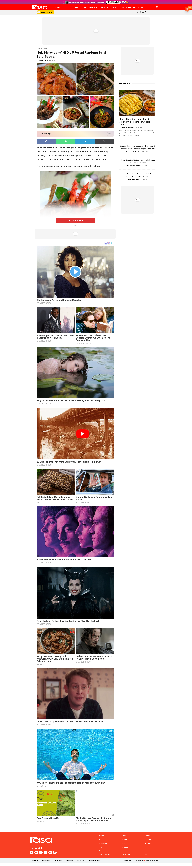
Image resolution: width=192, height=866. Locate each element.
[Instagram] (135, 12)
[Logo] (40, 7)
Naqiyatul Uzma (133, 179)
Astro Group (155, 860)
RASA (38, 48)
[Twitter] (138, 12)
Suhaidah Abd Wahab (126, 127)
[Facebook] (133, 12)
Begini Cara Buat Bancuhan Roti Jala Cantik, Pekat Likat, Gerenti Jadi (135, 121)
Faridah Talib (43, 60)
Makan (45, 48)
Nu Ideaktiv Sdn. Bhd (138, 860)
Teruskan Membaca (75, 220)
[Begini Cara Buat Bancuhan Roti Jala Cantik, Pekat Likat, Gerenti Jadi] (137, 103)
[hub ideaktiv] (157, 6)
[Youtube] (143, 12)
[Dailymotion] (145, 12)
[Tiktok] (140, 12)
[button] (151, 7)
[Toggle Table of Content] (108, 134)
